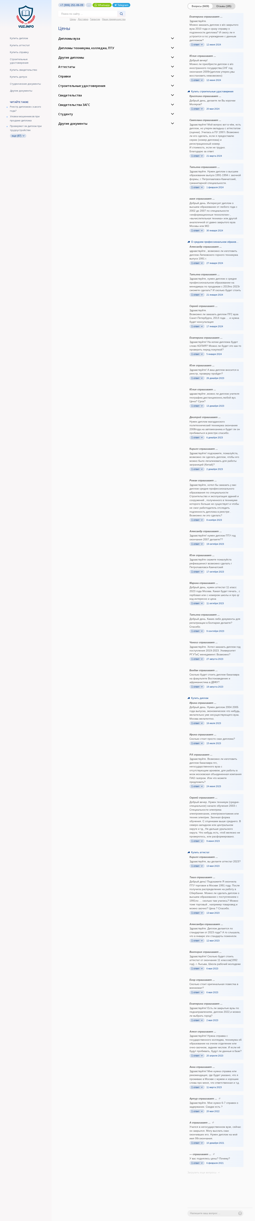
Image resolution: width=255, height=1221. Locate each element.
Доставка (83, 19)
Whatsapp (104, 5)
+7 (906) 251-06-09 (71, 5)
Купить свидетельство (23, 69)
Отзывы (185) (223, 6)
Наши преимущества (113, 19)
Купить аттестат (20, 45)
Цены (73, 19)
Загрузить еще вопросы (202, 1172)
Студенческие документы (25, 83)
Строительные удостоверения (19, 61)
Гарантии (95, 19)
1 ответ (195, 44)
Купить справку (19, 52)
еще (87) (17, 135)
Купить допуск (18, 76)
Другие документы (21, 90)
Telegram (122, 5)
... (89, 5)
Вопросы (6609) (200, 6)
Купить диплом (19, 38)
